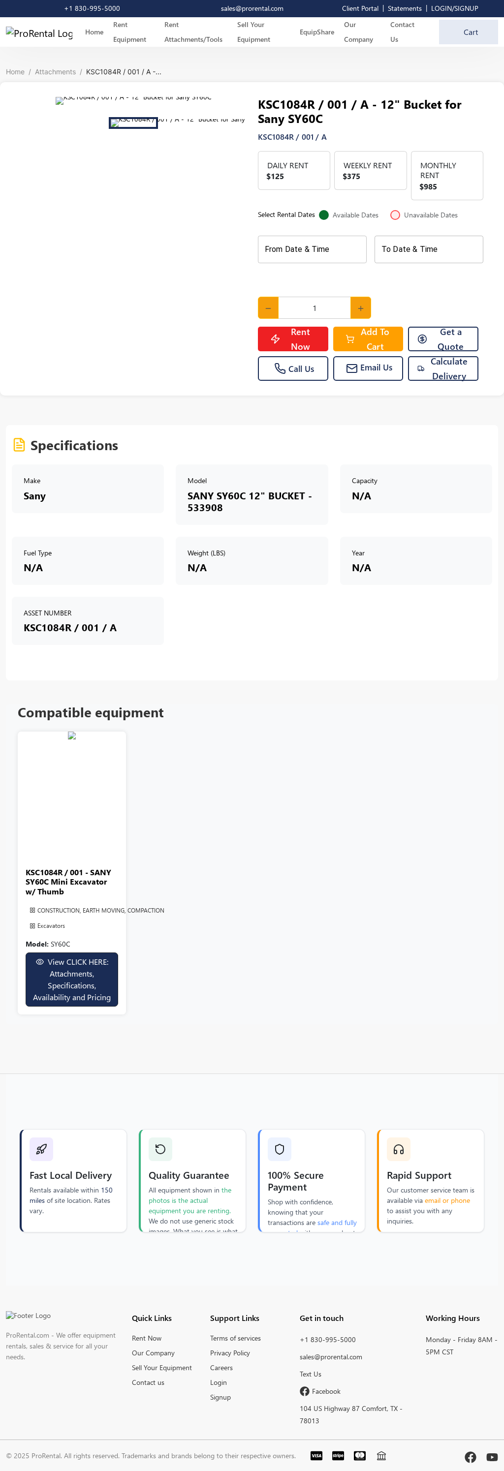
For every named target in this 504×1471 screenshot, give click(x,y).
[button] (133, 101)
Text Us (310, 1374)
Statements (405, 8)
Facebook (326, 1391)
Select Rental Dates (358, 214)
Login (218, 1382)
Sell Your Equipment (253, 32)
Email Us (376, 367)
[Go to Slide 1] (133, 123)
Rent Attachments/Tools (193, 32)
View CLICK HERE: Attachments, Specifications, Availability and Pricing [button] (72, 979)
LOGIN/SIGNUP (454, 8)
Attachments (55, 71)
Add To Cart (375, 339)
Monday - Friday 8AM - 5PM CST (462, 1345)
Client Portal (360, 8)
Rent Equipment (129, 32)
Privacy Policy (230, 1352)
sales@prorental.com (331, 1356)
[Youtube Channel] (492, 1455)
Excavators (51, 925)
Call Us (301, 368)
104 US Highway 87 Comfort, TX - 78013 (351, 1414)
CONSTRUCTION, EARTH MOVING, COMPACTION (100, 910)
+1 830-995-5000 (328, 1339)
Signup (220, 1397)
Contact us (148, 1382)
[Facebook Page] (470, 1455)
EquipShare (317, 31)
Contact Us (402, 32)
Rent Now (300, 339)
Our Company (358, 32)
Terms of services (235, 1338)
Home (94, 31)
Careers (221, 1367)
